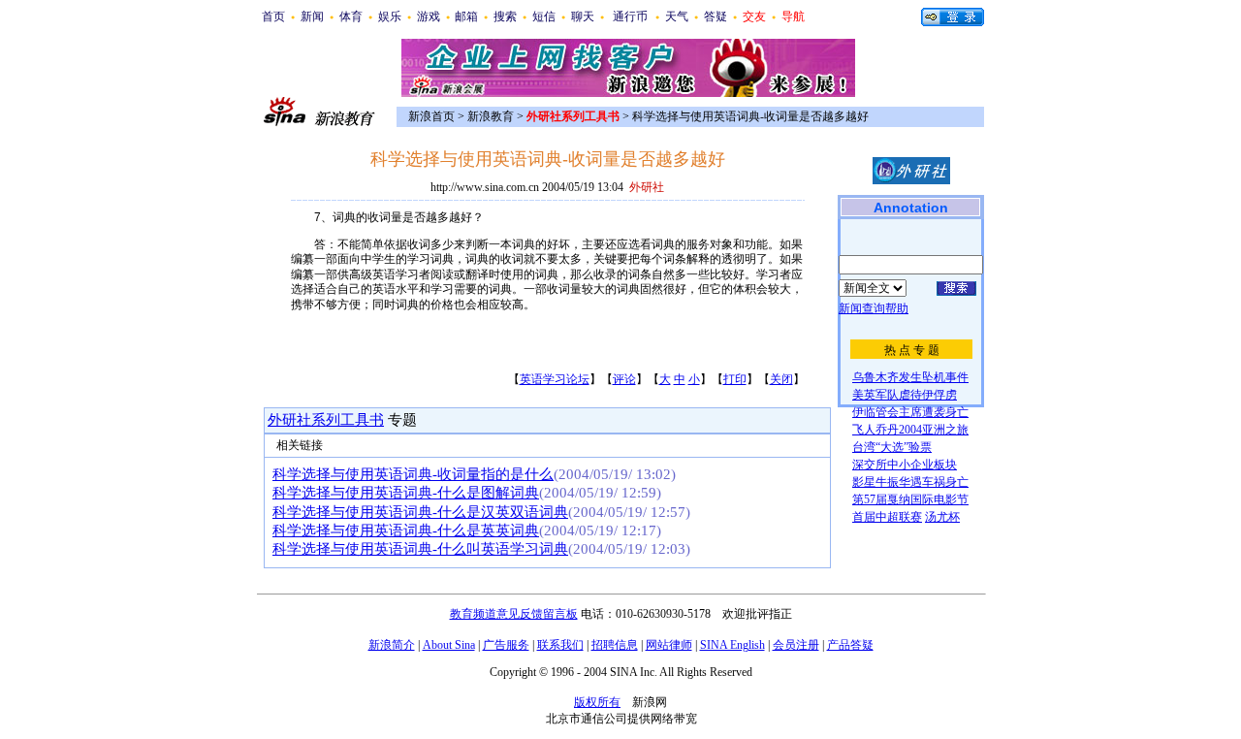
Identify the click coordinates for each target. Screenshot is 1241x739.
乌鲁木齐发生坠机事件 (910, 377)
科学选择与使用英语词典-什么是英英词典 (405, 530)
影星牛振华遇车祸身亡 (910, 482)
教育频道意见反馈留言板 (514, 614)
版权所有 (597, 702)
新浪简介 (391, 645)
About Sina (449, 645)
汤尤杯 (942, 517)
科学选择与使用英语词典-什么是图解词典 (405, 492)
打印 (735, 379)
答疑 (715, 16)
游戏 (428, 16)
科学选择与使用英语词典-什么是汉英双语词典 (420, 512)
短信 (544, 16)
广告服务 (506, 645)
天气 (676, 16)
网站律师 (669, 645)
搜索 (505, 16)
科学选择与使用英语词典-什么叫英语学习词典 (420, 549)
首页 (273, 16)
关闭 (781, 379)
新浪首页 (431, 116)
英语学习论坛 (554, 379)
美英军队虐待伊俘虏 (904, 395)
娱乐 (389, 16)
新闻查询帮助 (873, 308)
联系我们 (560, 645)
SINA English (732, 645)
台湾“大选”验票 (892, 447)
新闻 (312, 16)
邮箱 (466, 16)
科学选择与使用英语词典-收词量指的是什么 (413, 474)
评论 (624, 379)
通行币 (630, 16)
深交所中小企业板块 (904, 464)
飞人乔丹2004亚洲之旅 (910, 429)
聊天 (582, 16)
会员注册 (796, 645)
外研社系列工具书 (326, 420)
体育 (351, 16)
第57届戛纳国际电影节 (910, 499)
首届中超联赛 (887, 517)
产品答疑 (850, 645)
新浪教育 (490, 116)
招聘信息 (614, 645)
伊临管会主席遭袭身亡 (910, 412)
